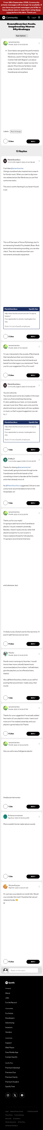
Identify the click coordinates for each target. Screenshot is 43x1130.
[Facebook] (22, 1095)
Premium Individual (12, 1067)
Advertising (9, 1022)
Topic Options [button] (21, 36)
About (7, 993)
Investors (8, 1027)
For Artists (9, 1013)
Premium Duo (10, 1072)
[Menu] (39, 17)
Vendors (8, 1032)
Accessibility (16, 1119)
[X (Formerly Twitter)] (15, 1095)
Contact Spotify (11, 1057)
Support (8, 1043)
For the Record (11, 1002)
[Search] (28, 17)
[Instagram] (8, 1095)
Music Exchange (16, 131)
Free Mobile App (11, 1052)
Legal (6, 1111)
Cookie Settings (19, 1115)
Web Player (9, 1047)
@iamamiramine (17, 168)
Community (12, 17)
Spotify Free (10, 1086)
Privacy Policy (9, 1115)
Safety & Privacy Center (16, 1111)
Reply (33, 141)
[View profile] (5, 43)
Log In (34, 17)
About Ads (8, 1119)
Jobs (7, 998)
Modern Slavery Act (10, 1122)
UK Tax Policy (21, 1122)
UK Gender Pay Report (11, 1126)
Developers (9, 1018)
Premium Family (11, 1077)
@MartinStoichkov (13, 485)
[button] (39, 43)
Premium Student (12, 1082)
